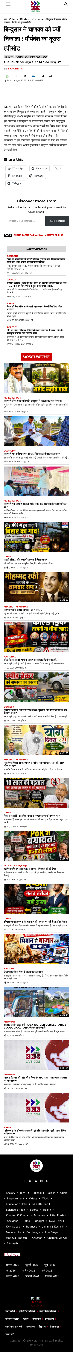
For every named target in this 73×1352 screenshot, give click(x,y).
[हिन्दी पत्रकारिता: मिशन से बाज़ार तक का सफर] (36, 949)
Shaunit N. (15, 68)
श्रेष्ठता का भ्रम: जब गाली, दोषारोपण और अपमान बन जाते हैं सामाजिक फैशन (35, 921)
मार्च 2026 (47, 1270)
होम (5, 19)
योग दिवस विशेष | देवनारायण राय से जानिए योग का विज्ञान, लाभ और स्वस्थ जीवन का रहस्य (34, 764)
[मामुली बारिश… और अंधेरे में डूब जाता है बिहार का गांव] (36, 537)
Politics (12, 327)
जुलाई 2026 (31, 1264)
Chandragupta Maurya (28, 235)
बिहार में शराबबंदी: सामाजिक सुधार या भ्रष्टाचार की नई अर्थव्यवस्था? (32, 815)
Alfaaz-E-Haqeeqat (16, 866)
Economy (10, 451)
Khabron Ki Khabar (32, 19)
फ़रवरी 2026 (12, 1276)
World (11, 280)
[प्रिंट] (50, 76)
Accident (13, 256)
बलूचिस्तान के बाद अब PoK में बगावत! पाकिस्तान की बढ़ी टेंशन (30, 868)
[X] (24, 76)
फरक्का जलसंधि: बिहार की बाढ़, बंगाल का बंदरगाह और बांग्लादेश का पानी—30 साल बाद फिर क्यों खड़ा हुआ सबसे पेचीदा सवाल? (36, 284)
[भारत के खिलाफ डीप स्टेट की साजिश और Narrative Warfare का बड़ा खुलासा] (36, 1055)
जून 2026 (49, 1264)
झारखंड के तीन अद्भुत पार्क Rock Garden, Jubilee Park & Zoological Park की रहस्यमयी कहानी (35, 1026)
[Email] (42, 76)
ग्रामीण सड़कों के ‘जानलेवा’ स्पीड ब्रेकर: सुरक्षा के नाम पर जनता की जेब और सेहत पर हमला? (35, 711)
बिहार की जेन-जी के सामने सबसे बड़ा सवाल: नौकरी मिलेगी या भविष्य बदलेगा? (34, 308)
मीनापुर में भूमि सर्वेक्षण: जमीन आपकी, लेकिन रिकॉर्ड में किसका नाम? (32, 453)
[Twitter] (30, 1181)
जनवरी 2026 (32, 1276)
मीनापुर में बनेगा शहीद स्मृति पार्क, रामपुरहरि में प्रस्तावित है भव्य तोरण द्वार (33, 400)
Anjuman (9, 1022)
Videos (13, 19)
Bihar (10, 303)
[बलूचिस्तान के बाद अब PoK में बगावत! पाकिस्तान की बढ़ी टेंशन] (36, 846)
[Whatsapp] (47, 1181)
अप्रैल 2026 (28, 1270)
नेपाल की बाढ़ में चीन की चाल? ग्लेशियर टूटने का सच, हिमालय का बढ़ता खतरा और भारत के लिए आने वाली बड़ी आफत (36, 260)
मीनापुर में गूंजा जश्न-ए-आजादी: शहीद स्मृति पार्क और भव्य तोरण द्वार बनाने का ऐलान (35, 505)
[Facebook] (16, 76)
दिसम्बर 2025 (52, 1276)
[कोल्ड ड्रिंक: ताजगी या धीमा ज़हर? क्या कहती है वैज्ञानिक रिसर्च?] (36, 637)
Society (8, 56)
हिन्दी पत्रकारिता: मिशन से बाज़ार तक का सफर (23, 971)
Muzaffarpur (12, 398)
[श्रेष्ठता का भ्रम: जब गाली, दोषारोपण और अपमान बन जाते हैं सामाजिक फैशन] (36, 899)
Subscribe (57, 221)
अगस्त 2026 (12, 1264)
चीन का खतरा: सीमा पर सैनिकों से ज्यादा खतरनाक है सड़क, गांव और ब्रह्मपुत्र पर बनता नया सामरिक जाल (35, 332)
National (10, 657)
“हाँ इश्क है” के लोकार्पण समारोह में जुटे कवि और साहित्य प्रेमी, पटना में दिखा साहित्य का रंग (35, 1132)
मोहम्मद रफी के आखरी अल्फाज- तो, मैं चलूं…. (23, 609)
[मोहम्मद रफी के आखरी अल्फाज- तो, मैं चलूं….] (36, 587)
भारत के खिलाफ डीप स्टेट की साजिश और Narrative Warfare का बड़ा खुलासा (35, 1079)
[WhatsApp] (7, 76)
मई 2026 (11, 1270)
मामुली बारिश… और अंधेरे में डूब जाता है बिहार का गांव (25, 559)
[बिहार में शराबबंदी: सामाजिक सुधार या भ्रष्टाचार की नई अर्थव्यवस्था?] (36, 793)
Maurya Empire (54, 235)
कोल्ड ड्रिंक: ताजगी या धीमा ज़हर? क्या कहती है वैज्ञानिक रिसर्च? (30, 659)
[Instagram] (41, 1181)
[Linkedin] (33, 76)
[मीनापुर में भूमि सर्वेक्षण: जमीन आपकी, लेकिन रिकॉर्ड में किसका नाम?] (36, 431)
